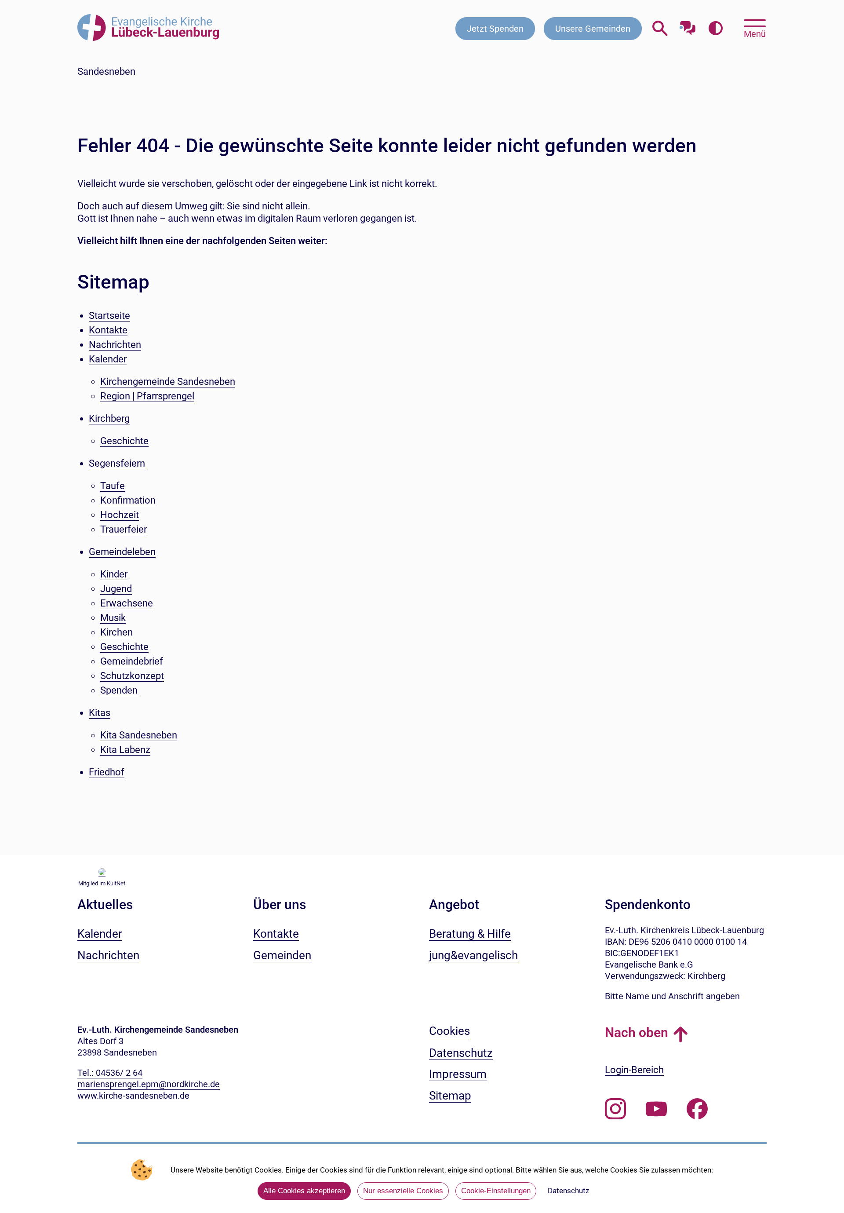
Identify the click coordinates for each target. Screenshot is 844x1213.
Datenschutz (568, 1190)
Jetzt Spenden (495, 28)
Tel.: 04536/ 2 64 (109, 1072)
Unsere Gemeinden (592, 28)
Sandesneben (106, 71)
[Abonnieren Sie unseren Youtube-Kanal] (656, 1109)
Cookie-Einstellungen (496, 1191)
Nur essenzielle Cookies (403, 1191)
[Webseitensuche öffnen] (660, 28)
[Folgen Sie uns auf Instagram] (615, 1109)
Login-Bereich (634, 1069)
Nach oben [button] (636, 1032)
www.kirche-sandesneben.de (133, 1095)
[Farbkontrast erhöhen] (715, 28)
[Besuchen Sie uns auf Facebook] (697, 1109)
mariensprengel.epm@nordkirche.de (148, 1084)
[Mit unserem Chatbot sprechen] (687, 25)
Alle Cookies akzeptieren (304, 1191)
